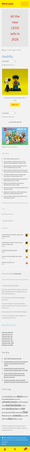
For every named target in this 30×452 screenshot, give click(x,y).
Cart (23, 448)
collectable (6, 402)
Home (5, 50)
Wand (10, 418)
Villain (6, 419)
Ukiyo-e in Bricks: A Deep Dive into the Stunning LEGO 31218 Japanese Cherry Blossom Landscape (16, 170)
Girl (22, 405)
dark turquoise (24, 402)
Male (23, 408)
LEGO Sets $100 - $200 (8, 343)
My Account (5, 449)
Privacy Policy (17, 273)
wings (18, 418)
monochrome (9, 412)
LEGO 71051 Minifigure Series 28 (11, 158)
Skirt (12, 415)
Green (24, 405)
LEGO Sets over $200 (7, 345)
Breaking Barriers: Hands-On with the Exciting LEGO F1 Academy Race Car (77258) (15, 166)
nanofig (17, 412)
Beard (5, 396)
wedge (14, 419)
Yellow (20, 419)
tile (27, 415)
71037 (3, 396)
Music (13, 412)
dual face (10, 405)
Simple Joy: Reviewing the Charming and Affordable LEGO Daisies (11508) (14, 184)
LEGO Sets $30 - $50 (7, 339)
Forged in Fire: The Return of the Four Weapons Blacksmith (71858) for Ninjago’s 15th (15, 192)
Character (11, 399)
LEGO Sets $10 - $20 (7, 334)
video (3, 419)
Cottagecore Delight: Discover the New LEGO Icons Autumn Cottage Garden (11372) (15, 175)
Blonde (26, 396)
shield (9, 415)
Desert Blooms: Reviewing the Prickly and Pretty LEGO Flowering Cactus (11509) (16, 179)
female (17, 405)
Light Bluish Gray (12, 408)
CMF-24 (18, 399)
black (19, 396)
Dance (18, 402)
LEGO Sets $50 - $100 (7, 341)
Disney (3, 405)
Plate (25, 411)
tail (25, 415)
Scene (6, 415)
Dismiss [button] (4, 444)
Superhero (17, 415)
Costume (13, 402)
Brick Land (7, 3)
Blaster (23, 396)
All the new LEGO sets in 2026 (15, 28)
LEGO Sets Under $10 (7, 332)
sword (23, 415)
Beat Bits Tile (14, 396)
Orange (20, 412)
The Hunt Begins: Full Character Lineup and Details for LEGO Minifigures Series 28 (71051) (15, 162)
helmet (3, 408)
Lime (19, 408)
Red (3, 415)
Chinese (15, 399)
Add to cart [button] (15, 104)
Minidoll (3, 412)
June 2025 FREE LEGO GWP (15, 122)
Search (15, 449)
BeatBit (10, 396)
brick (3, 399)
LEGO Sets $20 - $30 (7, 336)
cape (6, 399)
